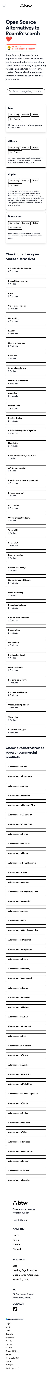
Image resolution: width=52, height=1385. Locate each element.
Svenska (9, 1341)
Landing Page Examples (25, 1270)
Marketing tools (21, 1279)
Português (10, 1365)
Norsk (8, 1327)
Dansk (8, 1331)
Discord (17, 1249)
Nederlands (10, 1337)
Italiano (8, 1355)
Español (9, 1348)
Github (16, 1245)
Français (9, 1344)
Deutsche (9, 1334)
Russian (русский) (12, 1368)
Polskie (8, 1361)
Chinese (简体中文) (13, 1351)
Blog (15, 1266)
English (8, 1324)
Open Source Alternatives (26, 1275)
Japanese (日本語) (13, 1358)
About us (17, 1235)
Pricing (16, 1240)
